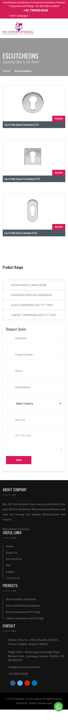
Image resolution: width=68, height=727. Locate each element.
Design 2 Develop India (40, 703)
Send (19, 460)
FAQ (8, 565)
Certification (14, 559)
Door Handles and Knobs (29, 285)
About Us (11, 552)
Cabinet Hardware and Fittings (33, 315)
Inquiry (10, 571)
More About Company (16, 529)
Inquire (59, 118)
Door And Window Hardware (31, 295)
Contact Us (13, 578)
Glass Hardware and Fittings (32, 305)
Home (6, 71)
